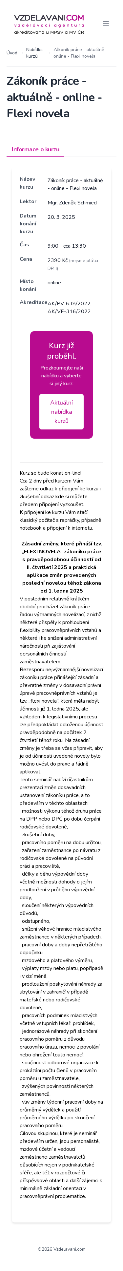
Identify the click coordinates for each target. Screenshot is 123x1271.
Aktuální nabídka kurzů (61, 412)
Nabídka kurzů (34, 53)
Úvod (12, 53)
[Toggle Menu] (106, 23)
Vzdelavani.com (69, 1249)
